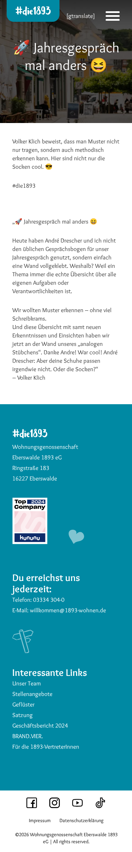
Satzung (22, 714)
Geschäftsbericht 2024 (40, 725)
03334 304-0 (48, 599)
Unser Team (26, 683)
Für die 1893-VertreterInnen (45, 746)
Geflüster (23, 704)
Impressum (40, 820)
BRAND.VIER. (27, 736)
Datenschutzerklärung (81, 820)
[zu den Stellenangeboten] (30, 542)
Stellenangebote (32, 693)
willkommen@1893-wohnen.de (68, 610)
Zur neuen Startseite (34, 40)
